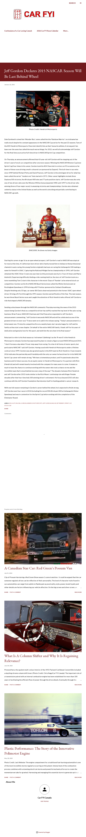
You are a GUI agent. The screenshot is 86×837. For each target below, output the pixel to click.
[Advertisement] (19, 38)
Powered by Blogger (44, 832)
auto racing (16, 403)
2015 (10, 403)
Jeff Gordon (47, 403)
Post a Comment (15, 592)
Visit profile (45, 801)
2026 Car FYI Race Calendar (47, 31)
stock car (7, 405)
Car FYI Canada (44, 797)
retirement (60, 403)
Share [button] (6, 408)
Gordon (23, 403)
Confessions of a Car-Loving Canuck (18, 31)
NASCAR (53, 403)
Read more (78, 592)
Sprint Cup (68, 403)
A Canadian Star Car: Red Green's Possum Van (38, 568)
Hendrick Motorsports (34, 403)
